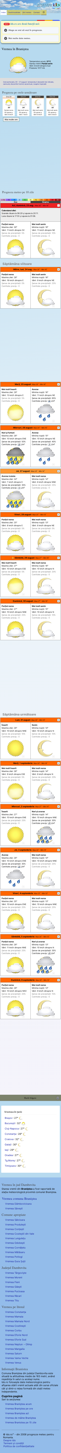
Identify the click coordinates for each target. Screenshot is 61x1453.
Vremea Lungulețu (15, 1238)
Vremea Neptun (14, 1344)
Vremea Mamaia (14, 1316)
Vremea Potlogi (14, 1256)
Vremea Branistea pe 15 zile (20, 1422)
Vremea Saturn (13, 1353)
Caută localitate (14, 12)
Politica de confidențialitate (18, 1446)
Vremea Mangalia (15, 1348)
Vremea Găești (13, 1286)
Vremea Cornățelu (15, 1247)
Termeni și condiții (13, 1443)
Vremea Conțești (14, 1229)
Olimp (29, 1344)
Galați (8, 1144)
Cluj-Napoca (12, 1128)
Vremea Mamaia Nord (17, 1321)
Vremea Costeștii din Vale (19, 1233)
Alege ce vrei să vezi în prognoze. (25, 30)
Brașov (8, 1118)
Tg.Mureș (10, 1160)
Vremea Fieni (12, 1282)
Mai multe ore (11, 119)
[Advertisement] (30, 154)
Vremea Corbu (13, 1330)
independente (9, 1391)
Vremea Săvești (14, 1208)
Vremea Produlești (15, 1224)
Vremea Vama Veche (16, 1358)
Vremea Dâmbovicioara (18, 1203)
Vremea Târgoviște (15, 1272)
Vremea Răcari (13, 1295)
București (10, 1123)
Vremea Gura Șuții (15, 1261)
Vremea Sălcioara (15, 1219)
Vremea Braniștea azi (17, 1413)
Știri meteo (27, 12)
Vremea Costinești (15, 1325)
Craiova (9, 1139)
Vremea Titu (12, 1300)
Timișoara (10, 1165)
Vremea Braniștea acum (18, 1403)
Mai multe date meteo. (19, 38)
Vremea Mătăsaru (15, 1252)
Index (3, 12)
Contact (36, 12)
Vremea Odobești (15, 1242)
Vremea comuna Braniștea (19, 1198)
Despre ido (9, 1440)
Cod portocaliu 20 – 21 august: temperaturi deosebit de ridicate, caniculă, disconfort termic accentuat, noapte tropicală (28, 83)
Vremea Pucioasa (15, 1291)
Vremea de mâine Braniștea (20, 1417)
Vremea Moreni (13, 1277)
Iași (6, 1149)
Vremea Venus (13, 1362)
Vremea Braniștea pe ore (19, 1408)
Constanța (10, 1134)
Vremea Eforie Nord (16, 1335)
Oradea (9, 1155)
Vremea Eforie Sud (15, 1339)
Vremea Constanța (15, 1311)
